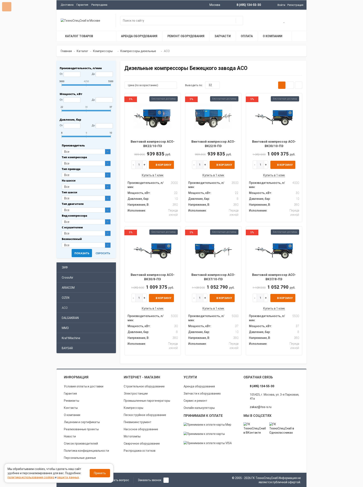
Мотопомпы (132, 436)
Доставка (67, 4)
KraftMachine (71, 338)
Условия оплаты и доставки (83, 386)
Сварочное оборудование (142, 443)
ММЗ (65, 328)
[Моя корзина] (271, 21)
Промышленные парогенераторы (147, 400)
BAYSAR (67, 348)
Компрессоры (133, 407)
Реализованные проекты (81, 429)
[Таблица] (298, 85)
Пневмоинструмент (137, 422)
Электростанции (136, 393)
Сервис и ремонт (195, 400)
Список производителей (81, 443)
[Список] (290, 85)
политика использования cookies (31, 477)
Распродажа (99, 4)
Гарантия (82, 4)
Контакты (71, 407)
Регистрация (295, 5)
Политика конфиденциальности (86, 450)
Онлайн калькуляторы (199, 407)
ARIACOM (68, 287)
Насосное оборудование (141, 429)
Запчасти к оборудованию (202, 393)
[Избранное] (284, 21)
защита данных (68, 477)
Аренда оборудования (199, 386)
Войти (281, 5)
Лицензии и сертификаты (82, 422)
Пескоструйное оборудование (145, 415)
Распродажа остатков (139, 450)
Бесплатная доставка (163, 98)
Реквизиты (71, 400)
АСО (65, 307)
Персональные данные (80, 457)
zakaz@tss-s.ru (260, 407)
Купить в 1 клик (152, 175)
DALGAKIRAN (70, 318)
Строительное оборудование (144, 386)
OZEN (65, 297)
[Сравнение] (298, 21)
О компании (72, 415)
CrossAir (67, 277)
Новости (70, 436)
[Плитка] (281, 85)
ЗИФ (65, 267)
